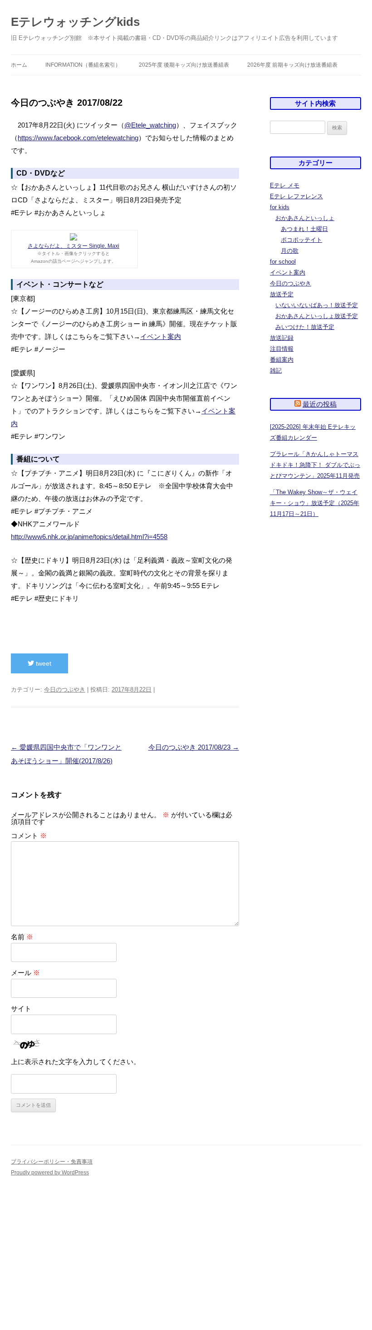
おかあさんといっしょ (304, 218)
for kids (279, 207)
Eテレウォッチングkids (75, 22)
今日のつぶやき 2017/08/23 (193, 747)
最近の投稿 (320, 404)
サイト (21, 1008)
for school (283, 261)
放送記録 (282, 337)
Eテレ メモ (284, 185)
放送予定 (282, 294)
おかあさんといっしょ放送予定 (316, 316)
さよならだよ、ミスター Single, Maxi (73, 246)
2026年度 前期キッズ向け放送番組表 (292, 65)
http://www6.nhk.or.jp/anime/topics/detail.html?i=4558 (89, 536)
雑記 (276, 370)
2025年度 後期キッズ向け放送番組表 (184, 65)
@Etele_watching (150, 125)
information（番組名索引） (83, 65)
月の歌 (290, 250)
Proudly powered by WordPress (50, 1172)
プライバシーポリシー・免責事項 (52, 1161)
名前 (22, 937)
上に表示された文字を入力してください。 (75, 1061)
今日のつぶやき (64, 689)
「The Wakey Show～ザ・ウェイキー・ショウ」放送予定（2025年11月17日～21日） (314, 503)
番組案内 (282, 359)
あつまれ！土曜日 (304, 229)
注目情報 (282, 348)
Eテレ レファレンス (296, 196)
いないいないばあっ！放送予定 (316, 305)
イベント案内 (160, 336)
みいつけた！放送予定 (304, 327)
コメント (29, 835)
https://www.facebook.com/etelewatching (78, 138)
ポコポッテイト (301, 239)
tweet (42, 663)
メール (25, 973)
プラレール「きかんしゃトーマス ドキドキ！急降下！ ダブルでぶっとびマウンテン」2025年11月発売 (315, 465)
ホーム (19, 65)
